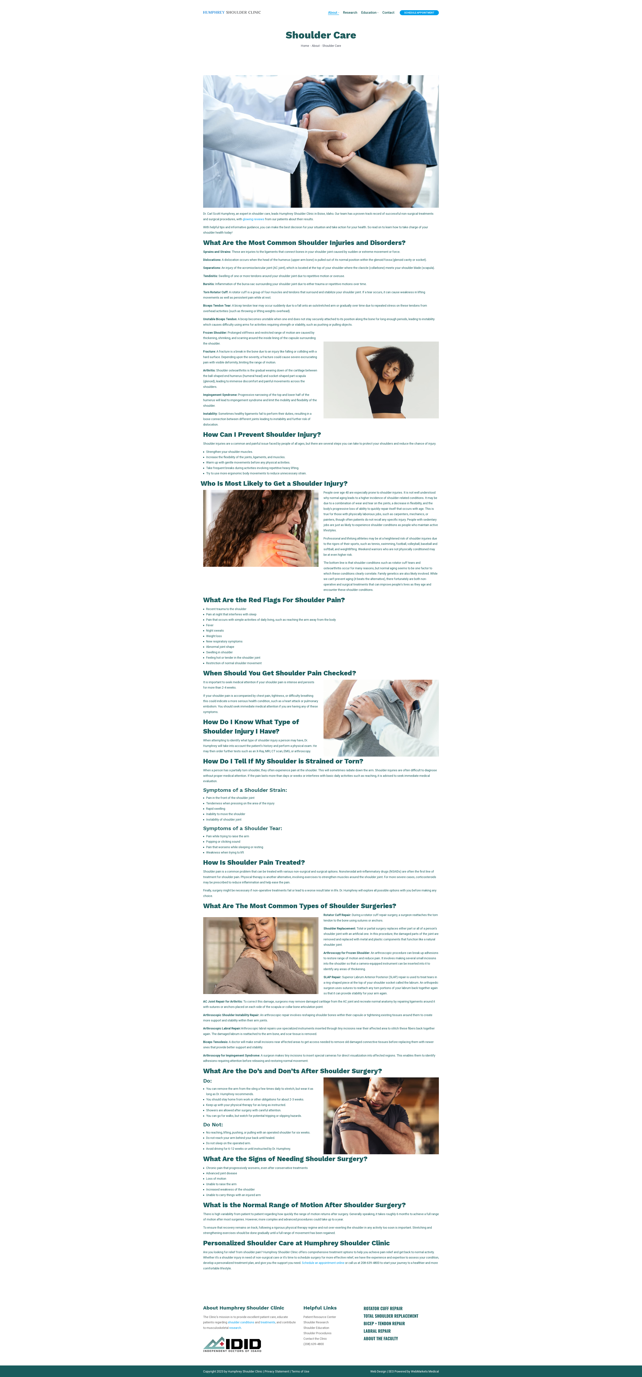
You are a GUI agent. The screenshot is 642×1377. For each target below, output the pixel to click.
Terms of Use (300, 1371)
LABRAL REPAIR (377, 1331)
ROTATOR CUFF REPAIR (383, 1308)
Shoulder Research (316, 1322)
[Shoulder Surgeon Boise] (232, 12)
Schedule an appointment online (323, 1263)
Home (305, 45)
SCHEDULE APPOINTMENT (419, 12)
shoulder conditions (241, 1322)
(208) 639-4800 (313, 1344)
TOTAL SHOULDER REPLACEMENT (391, 1316)
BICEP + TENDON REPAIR (384, 1323)
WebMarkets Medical (425, 1371)
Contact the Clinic (315, 1338)
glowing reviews (253, 219)
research (235, 1328)
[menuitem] (333, 12)
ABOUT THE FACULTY (381, 1338)
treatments (267, 1322)
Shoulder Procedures (317, 1333)
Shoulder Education (316, 1328)
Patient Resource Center (319, 1317)
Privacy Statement (277, 1371)
